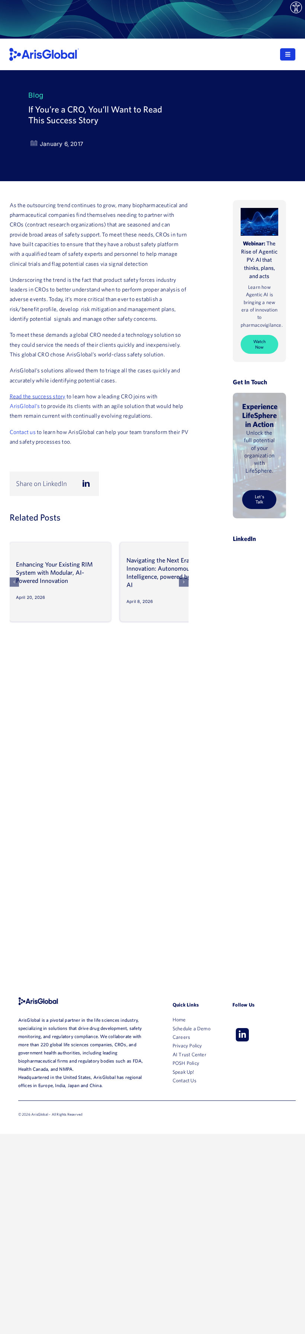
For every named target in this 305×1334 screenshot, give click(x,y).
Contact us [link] (23, 431)
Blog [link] (35, 95)
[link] (296, 7)
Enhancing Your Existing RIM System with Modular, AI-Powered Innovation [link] (54, 572)
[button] (14, 582)
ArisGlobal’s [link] (25, 405)
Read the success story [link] (37, 396)
